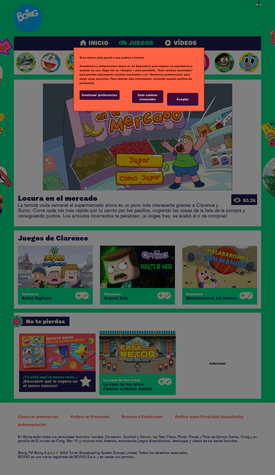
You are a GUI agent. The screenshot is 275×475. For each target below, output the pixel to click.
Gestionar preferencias (99, 95)
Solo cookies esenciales (148, 97)
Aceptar (183, 99)
